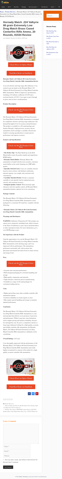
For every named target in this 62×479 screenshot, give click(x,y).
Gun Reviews (44, 7)
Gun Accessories (33, 7)
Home (2, 12)
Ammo (3, 7)
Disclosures (44, 476)
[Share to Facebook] (29, 394)
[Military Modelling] (5, 2)
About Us (36, 476)
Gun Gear (16, 7)
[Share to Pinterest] (36, 394)
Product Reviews (10, 12)
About (52, 7)
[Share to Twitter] (33, 394)
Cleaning (24, 7)
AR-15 (9, 7)
